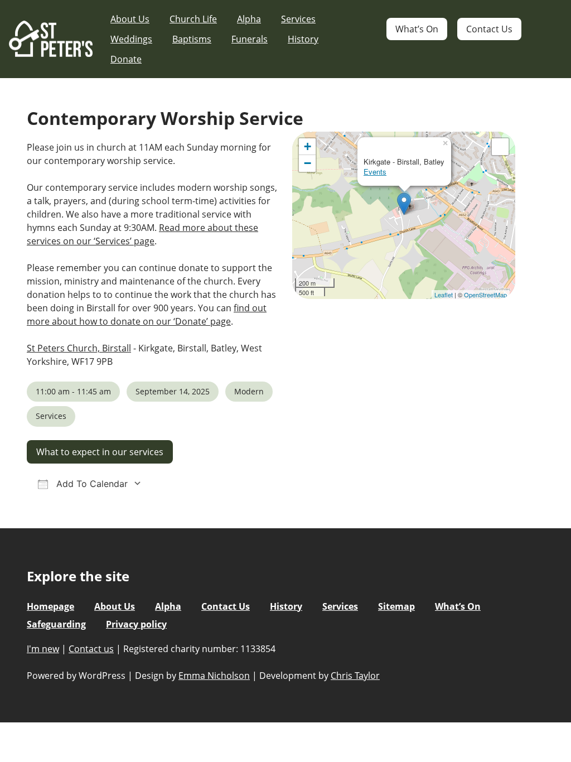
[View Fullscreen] (500, 146)
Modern (249, 391)
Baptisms (191, 39)
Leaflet (443, 294)
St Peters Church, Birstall (79, 348)
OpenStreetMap (485, 294)
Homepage (50, 606)
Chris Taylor (355, 675)
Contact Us (489, 29)
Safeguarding (56, 624)
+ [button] (307, 146)
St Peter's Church (51, 39)
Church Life (193, 19)
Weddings (131, 39)
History (303, 39)
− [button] (307, 163)
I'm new (43, 649)
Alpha (249, 19)
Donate (126, 59)
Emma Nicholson (214, 675)
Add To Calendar (91, 483)
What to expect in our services (99, 452)
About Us (129, 19)
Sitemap (396, 606)
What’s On (416, 29)
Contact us (91, 649)
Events (375, 171)
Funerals (249, 39)
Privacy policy (136, 624)
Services (298, 19)
